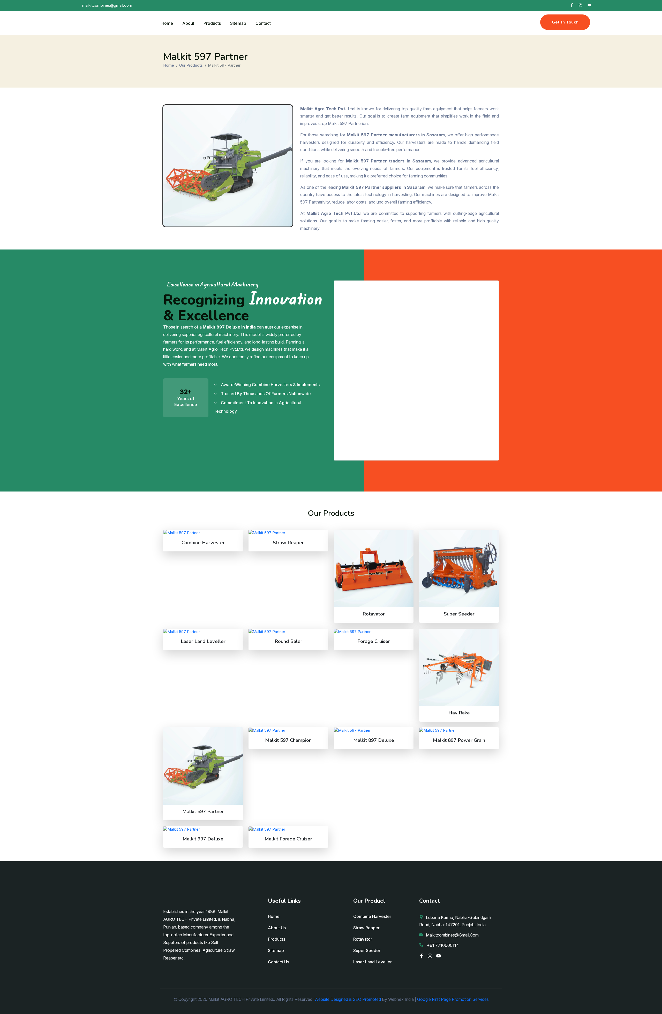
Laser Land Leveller (203, 641)
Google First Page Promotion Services (453, 999)
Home (167, 23)
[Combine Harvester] (203, 533)
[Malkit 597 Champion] (288, 730)
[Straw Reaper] (288, 533)
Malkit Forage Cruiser (288, 839)
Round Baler (288, 641)
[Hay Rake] (459, 667)
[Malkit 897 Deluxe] (373, 730)
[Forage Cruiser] (373, 632)
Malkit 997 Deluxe (203, 839)
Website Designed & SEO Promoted (347, 999)
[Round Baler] (288, 632)
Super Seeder (459, 614)
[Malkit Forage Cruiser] (288, 829)
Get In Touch (565, 22)
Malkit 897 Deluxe (373, 740)
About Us (277, 927)
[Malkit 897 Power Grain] (459, 730)
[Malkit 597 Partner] (203, 766)
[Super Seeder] (459, 568)
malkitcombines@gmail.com (452, 935)
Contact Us (278, 961)
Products (212, 23)
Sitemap (238, 23)
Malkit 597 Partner (203, 811)
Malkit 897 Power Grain (459, 740)
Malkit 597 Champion (288, 740)
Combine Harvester (203, 542)
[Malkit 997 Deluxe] (203, 829)
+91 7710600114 (442, 945)
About (188, 23)
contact (263, 23)
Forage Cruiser (373, 641)
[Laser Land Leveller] (203, 632)
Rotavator (374, 614)
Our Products (191, 65)
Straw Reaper (288, 542)
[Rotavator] (373, 568)
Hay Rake (459, 712)
